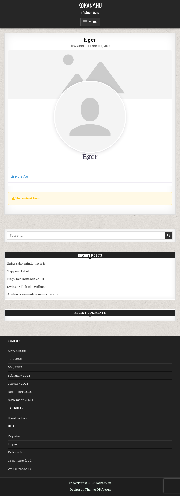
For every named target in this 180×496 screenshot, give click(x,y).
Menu (93, 22)
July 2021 (15, 359)
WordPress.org (19, 469)
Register (14, 436)
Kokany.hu (90, 5)
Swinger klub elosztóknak (26, 287)
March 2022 (17, 351)
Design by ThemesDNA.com (90, 489)
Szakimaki (79, 46)
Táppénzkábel (18, 271)
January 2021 (18, 383)
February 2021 (19, 375)
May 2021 (15, 367)
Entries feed (17, 452)
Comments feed (19, 460)
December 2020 (20, 392)
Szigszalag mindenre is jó (26, 263)
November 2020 (20, 400)
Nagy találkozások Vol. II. (26, 279)
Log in (12, 444)
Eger (90, 39)
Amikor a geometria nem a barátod (33, 294)
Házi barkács (17, 418)
